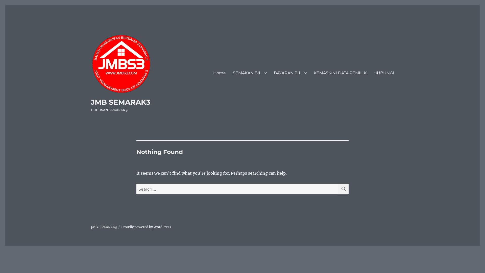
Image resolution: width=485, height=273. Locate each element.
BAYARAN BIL (287, 73)
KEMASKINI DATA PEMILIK (340, 73)
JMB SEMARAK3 (121, 102)
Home (219, 73)
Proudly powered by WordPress (146, 227)
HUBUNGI (384, 73)
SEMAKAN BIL (247, 73)
